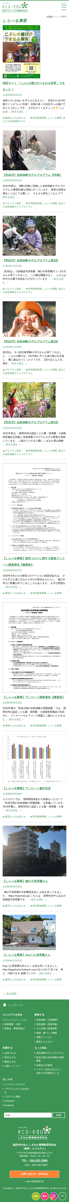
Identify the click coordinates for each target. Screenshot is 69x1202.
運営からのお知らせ (15, 118)
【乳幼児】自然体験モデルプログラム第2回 (30, 341)
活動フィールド (44, 1037)
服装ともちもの (44, 1041)
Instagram (9, 1100)
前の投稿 (9, 993)
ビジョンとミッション (15, 1019)
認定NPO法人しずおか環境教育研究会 (32, 1188)
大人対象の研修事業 (46, 1028)
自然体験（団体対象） (47, 1024)
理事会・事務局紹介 (14, 1028)
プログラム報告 (13, 203)
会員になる (10, 1053)
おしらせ (8, 1079)
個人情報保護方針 (35, 1181)
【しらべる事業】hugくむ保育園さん (26, 954)
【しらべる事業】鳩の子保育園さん (25, 881)
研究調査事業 (39, 118)
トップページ (15, 1005)
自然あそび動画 (44, 1065)
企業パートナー (12, 1066)
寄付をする (10, 1057)
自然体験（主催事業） (47, 1019)
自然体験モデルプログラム (50, 1053)
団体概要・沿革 (12, 1024)
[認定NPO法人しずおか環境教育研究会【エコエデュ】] (15, 6)
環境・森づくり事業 (46, 1033)
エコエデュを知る (12, 1014)
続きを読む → (19, 111)
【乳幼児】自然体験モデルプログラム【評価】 (32, 174)
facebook (9, 1105)
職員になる (10, 1061)
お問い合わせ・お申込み (34, 1173)
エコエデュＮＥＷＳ (14, 1084)
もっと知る (40, 1047)
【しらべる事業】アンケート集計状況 (27, 788)
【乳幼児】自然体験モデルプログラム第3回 (30, 260)
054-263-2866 (39, 1160)
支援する (8, 1047)
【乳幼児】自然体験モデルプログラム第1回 (30, 422)
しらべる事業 (55, 118)
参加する (39, 1014)
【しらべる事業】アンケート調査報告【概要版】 (34, 697)
